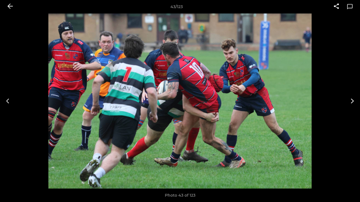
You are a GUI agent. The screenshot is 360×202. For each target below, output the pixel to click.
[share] (336, 7)
